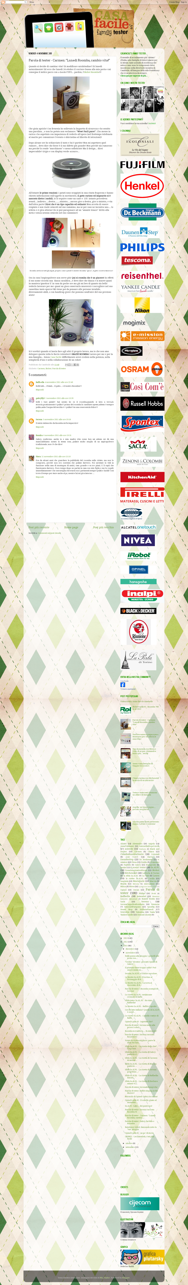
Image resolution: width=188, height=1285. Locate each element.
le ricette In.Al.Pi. (134, 878)
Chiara (151, 851)
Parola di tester (59, 368)
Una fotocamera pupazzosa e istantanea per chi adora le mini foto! (145, 736)
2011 (126, 946)
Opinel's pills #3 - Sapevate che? (139, 1021)
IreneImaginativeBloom (136, 870)
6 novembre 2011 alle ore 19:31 (57, 435)
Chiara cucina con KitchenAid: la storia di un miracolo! (145, 779)
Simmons (155, 904)
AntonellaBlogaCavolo (149, 846)
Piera (38, 456)
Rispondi (40, 390)
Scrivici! (152, 123)
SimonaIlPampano (132, 907)
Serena (39, 419)
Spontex (151, 907)
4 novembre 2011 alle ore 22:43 (59, 382)
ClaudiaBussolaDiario (132, 854)
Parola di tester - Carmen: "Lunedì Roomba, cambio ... (140, 1116)
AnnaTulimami (127, 846)
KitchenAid (131, 873)
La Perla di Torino (150, 873)
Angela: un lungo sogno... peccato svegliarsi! (144, 808)
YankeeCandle (126, 915)
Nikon (123, 886)
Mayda (123, 884)
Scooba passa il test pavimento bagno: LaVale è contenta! (145, 823)
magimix (124, 881)
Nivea (131, 886)
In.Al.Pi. (155, 867)
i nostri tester (138, 867)
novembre (131, 953)
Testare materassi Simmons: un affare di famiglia (144, 793)
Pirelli (153, 893)
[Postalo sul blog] (69, 364)
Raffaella (125, 896)
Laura (156, 875)
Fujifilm (127, 865)
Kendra (39, 435)
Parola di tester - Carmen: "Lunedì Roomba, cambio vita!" (143, 722)
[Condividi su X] (72, 364)
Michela (136, 884)
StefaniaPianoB (146, 909)
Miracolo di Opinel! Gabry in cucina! (141, 1096)
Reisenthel (141, 896)
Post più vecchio (103, 527)
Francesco (154, 862)
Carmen (41, 368)
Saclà (122, 902)
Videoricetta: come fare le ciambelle (136, 701)
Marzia (153, 881)
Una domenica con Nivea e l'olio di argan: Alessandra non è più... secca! (144, 751)
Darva (150, 857)
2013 (126, 938)
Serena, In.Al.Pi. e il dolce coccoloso (141, 973)
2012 (126, 942)
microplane (149, 884)
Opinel (123, 890)
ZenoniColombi (144, 915)
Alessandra (137, 844)
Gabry (138, 865)
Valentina (140, 912)
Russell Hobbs (148, 899)
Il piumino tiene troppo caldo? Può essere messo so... (140, 968)
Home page (71, 527)
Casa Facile (56, 357)
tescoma (124, 912)
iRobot (48, 368)
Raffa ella (40, 382)
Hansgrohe (151, 865)
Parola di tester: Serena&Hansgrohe (141, 1087)
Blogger (126, 1278)
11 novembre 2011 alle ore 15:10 (56, 456)
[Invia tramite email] (66, 364)
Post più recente (39, 527)
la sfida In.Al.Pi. (131, 876)
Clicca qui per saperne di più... (134, 76)
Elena (134, 862)
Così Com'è (132, 857)
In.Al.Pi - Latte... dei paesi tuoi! (138, 1106)
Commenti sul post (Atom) (49, 533)
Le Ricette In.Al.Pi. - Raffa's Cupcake (141, 1006)
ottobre (129, 1143)
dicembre (130, 949)
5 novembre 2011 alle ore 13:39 (59, 398)
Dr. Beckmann (146, 859)
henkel (123, 867)
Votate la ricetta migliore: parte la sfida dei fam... (140, 1041)
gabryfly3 (40, 398)
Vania (152, 912)
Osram (136, 890)
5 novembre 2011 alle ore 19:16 (57, 419)
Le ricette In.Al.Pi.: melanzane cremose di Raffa (138, 996)
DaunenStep (127, 859)
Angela (151, 844)
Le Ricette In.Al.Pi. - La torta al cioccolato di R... (138, 984)
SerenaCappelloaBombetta (132, 904)
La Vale (145, 876)
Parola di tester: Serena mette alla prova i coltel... (140, 1026)
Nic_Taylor (105, 1278)
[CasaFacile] (122, 686)
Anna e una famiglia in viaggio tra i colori (142, 764)
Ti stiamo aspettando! (128, 689)
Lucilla (151, 878)
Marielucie (139, 881)
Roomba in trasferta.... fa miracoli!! (141, 1031)
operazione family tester (148, 886)
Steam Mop (126, 909)
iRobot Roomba (91, 72)
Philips (142, 893)
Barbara (142, 849)
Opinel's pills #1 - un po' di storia (139, 1133)
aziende (129, 849)
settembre (130, 1147)
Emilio (144, 862)
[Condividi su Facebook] (74, 364)
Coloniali (155, 854)
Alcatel (123, 844)
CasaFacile (124, 681)
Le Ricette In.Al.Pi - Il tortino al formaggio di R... (138, 978)
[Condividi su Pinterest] (77, 364)
